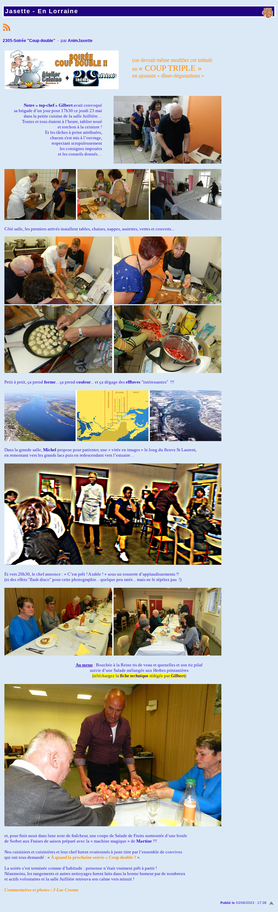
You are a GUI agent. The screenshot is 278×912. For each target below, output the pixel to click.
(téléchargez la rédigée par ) (139, 675)
